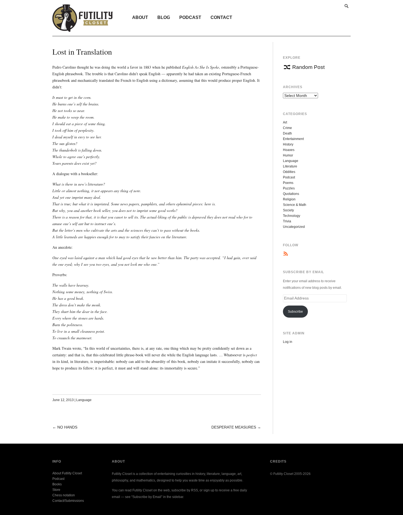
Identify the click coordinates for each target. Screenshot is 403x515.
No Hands (67, 427)
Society (288, 210)
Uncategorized (294, 227)
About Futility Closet (67, 473)
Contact (221, 17)
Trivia (287, 221)
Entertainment (293, 139)
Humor (288, 155)
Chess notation (63, 495)
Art (285, 122)
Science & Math (294, 205)
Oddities (289, 172)
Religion (289, 199)
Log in (287, 342)
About (140, 17)
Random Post (308, 67)
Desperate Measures (233, 427)
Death (287, 133)
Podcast (190, 17)
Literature (290, 166)
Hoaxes (288, 150)
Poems (288, 183)
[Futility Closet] (82, 29)
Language (84, 400)
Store (56, 490)
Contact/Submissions (68, 501)
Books (57, 484)
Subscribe (295, 312)
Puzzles (289, 188)
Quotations (291, 194)
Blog (163, 17)
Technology (291, 216)
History (288, 144)
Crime (287, 128)
